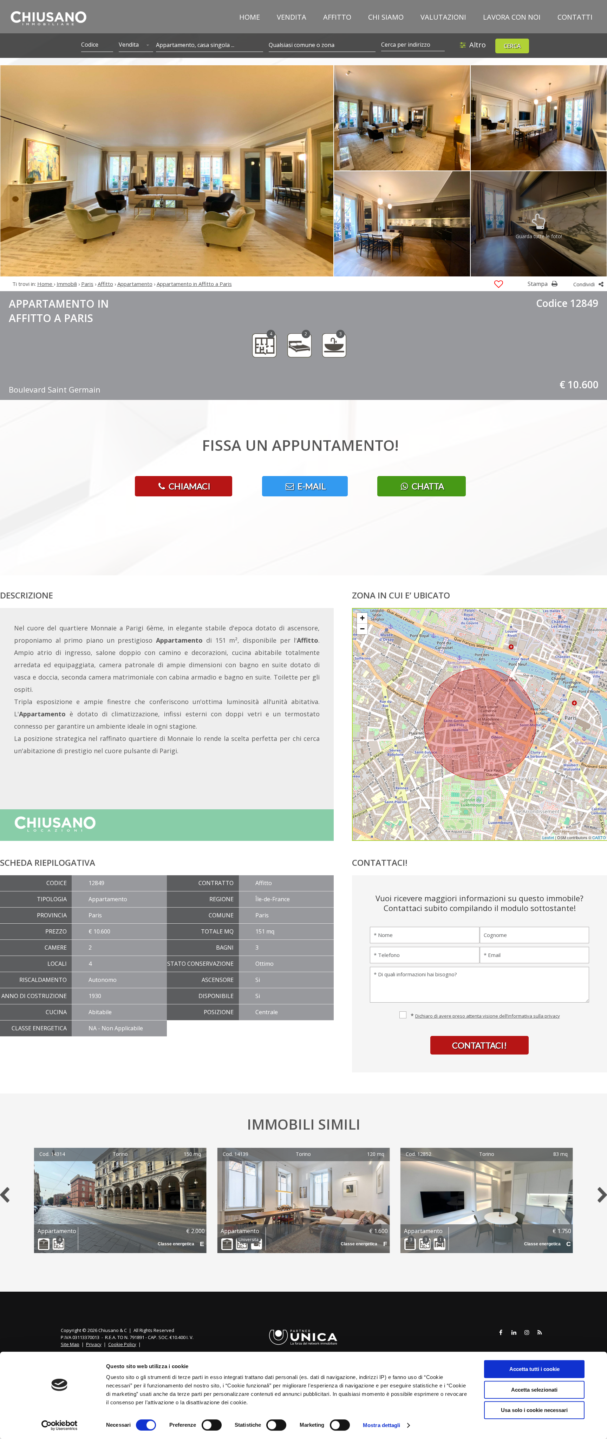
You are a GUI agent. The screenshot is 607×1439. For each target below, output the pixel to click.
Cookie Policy (122, 1344)
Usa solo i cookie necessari (534, 1410)
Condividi (584, 284)
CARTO (599, 837)
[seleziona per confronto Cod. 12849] (498, 284)
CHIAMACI (188, 486)
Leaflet (548, 837)
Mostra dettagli (381, 1425)
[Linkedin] (514, 1333)
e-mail (311, 486)
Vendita (291, 17)
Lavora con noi (512, 17)
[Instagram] (527, 1333)
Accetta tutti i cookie (534, 1369)
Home (249, 17)
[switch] (212, 1425)
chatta (427, 486)
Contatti (575, 17)
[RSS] (540, 1333)
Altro (477, 44)
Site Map (70, 1344)
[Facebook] (501, 1333)
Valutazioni (443, 17)
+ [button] (362, 618)
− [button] (362, 628)
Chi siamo (386, 17)
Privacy (94, 1344)
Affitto (337, 17)
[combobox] (136, 45)
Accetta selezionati (534, 1390)
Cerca (512, 46)
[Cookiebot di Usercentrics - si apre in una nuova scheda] (59, 1425)
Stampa (538, 284)
